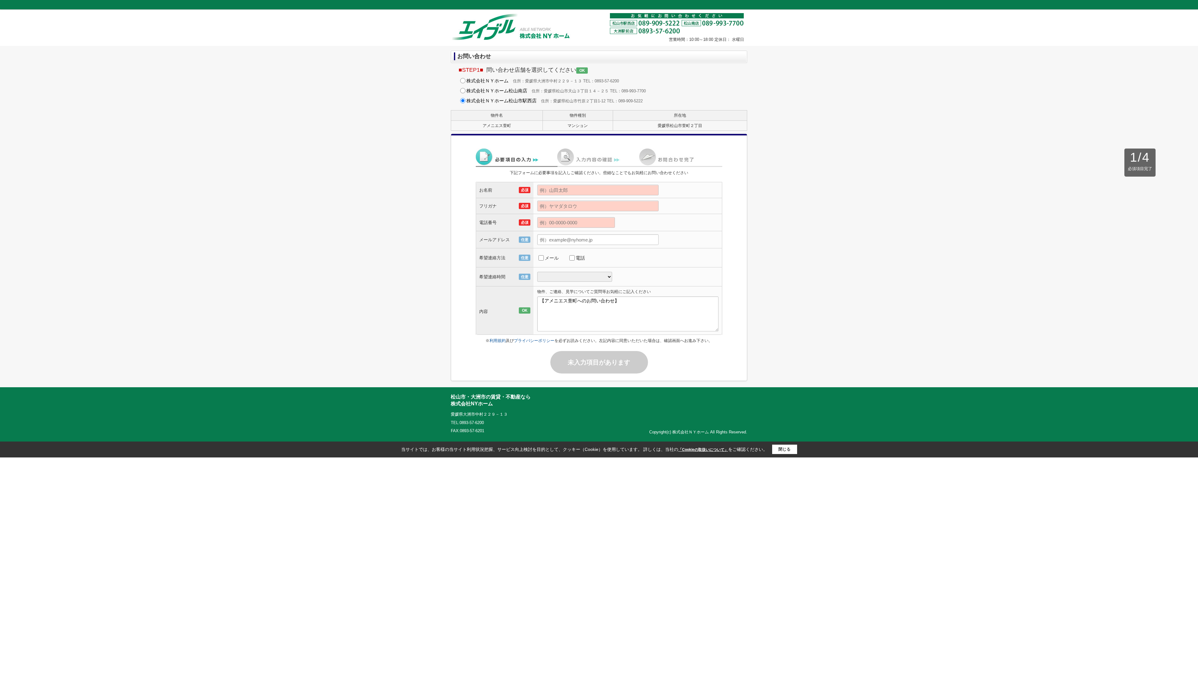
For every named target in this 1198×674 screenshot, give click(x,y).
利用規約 (497, 340)
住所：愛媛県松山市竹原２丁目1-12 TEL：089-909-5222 (554, 100)
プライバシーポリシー (534, 340)
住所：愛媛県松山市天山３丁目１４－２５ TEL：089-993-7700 (556, 90)
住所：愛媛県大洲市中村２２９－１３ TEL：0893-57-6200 (542, 80)
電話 (580, 258)
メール (552, 258)
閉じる (784, 449)
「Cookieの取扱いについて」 (703, 449)
